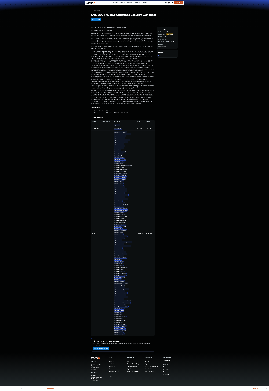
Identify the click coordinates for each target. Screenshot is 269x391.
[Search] (166, 3)
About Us (111, 361)
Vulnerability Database (133, 371)
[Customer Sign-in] (172, 3)
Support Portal (149, 364)
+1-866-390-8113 (167, 360)
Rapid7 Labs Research (133, 369)
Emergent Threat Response (134, 364)
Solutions (93, 369)
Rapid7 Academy (149, 371)
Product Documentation (151, 366)
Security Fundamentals (133, 374)
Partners (137, 2)
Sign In (147, 361)
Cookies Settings (255, 388)
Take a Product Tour (96, 377)
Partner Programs (114, 371)
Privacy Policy (50, 388)
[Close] (266, 388)
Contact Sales (94, 380)
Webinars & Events (132, 366)
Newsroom (112, 366)
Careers (111, 376)
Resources (130, 2)
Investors (111, 374)
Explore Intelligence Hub (101, 348)
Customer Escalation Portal (152, 374)
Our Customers (113, 369)
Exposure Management (97, 366)
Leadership (112, 364)
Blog (128, 361)
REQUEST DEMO (96, 19)
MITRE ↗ (160, 55)
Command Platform (96, 364)
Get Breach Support (96, 379)
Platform (115, 2)
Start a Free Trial (95, 375)
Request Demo (178, 2)
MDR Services (95, 367)
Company (144, 2)
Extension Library (149, 369)
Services (122, 2)
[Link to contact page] (169, 3)
